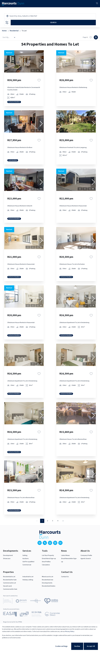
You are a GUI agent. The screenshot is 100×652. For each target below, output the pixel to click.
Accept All (91, 646)
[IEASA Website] (10, 614)
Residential (14, 30)
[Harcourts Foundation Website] (21, 601)
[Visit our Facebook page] (40, 543)
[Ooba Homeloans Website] (51, 601)
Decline (77, 646)
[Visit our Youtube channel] (60, 543)
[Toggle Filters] (7, 22)
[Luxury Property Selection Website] (7, 601)
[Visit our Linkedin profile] (50, 543)
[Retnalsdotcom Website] (35, 601)
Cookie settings (61, 646)
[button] (41, 63)
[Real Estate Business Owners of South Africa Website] (36, 614)
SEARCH (53, 22)
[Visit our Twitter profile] (45, 543)
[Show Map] (96, 37)
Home (4, 30)
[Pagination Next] (63, 521)
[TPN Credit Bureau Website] (24, 614)
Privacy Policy (69, 631)
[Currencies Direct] (52, 614)
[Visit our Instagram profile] (55, 543)
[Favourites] (39, 80)
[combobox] (21, 16)
